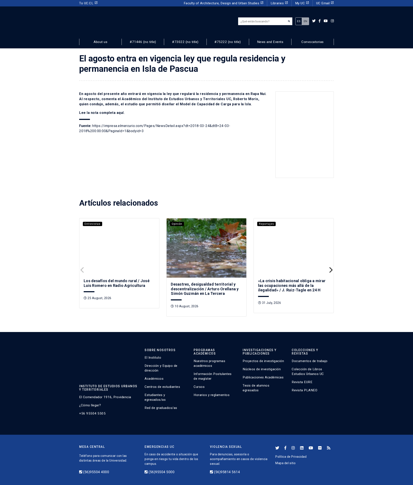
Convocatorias (312, 42)
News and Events (270, 42)
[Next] (330, 270)
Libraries (279, 3)
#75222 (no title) (227, 42)
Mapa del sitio (285, 463)
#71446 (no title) (143, 42)
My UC (302, 3)
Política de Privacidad (291, 456)
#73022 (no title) (185, 42)
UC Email (325, 3)
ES (298, 21)
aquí (120, 113)
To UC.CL (88, 3)
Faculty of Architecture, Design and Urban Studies (224, 3)
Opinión (177, 223)
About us (100, 42)
